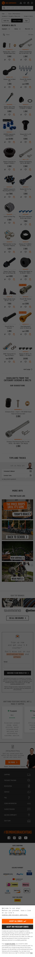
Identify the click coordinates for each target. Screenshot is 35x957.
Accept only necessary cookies (18, 927)
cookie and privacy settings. (15, 915)
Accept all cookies (16, 921)
